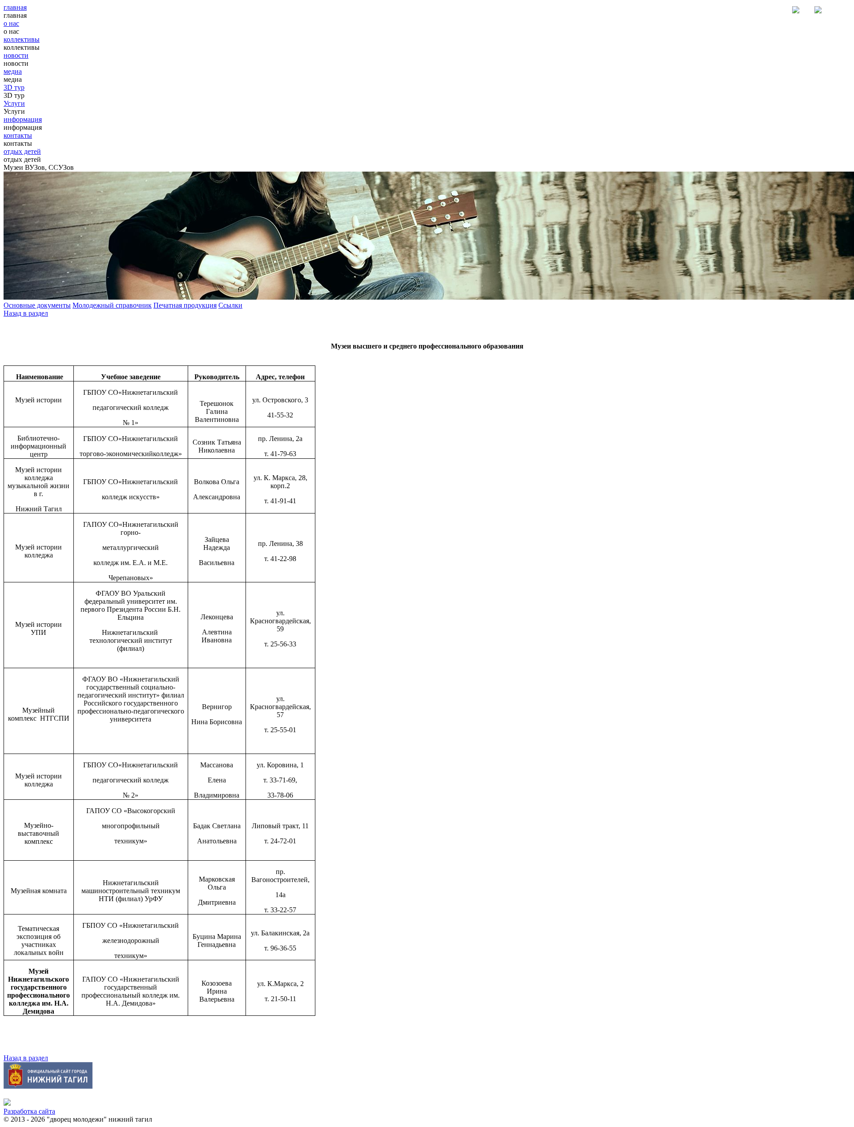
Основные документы (37, 305)
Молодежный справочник (112, 305)
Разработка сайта (29, 1111)
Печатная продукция (185, 305)
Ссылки (230, 305)
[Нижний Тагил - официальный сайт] (48, 1086)
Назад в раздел (26, 313)
